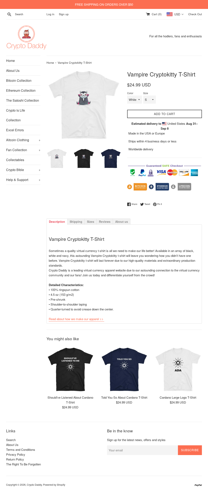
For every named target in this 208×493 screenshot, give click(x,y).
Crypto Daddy (34, 484)
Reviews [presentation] (104, 222)
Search (11, 440)
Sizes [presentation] (90, 222)
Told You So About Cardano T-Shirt (124, 397)
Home (10, 60)
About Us (13, 70)
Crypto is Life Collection (15, 115)
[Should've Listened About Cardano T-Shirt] (70, 369)
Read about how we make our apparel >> (76, 319)
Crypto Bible (23, 169)
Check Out (195, 14)
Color (130, 93)
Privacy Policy (15, 454)
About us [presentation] (121, 222)
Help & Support (23, 179)
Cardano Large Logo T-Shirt (178, 397)
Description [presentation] (57, 222)
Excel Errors (15, 130)
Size (145, 93)
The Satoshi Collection (22, 100)
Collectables (15, 159)
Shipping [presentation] (76, 222)
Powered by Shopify (54, 484)
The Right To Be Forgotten (23, 464)
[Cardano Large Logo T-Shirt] (178, 369)
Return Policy (15, 459)
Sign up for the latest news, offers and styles (136, 440)
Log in (50, 14)
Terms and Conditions (20, 449)
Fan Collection (23, 149)
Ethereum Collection (21, 90)
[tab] (57, 221)
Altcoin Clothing (23, 140)
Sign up (64, 14)
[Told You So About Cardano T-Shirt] (124, 369)
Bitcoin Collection (18, 80)
